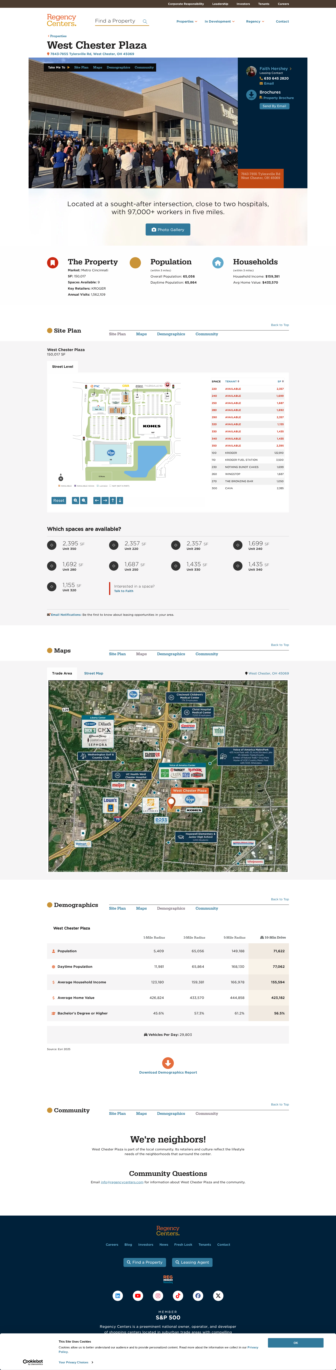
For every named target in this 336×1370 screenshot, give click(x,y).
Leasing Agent (195, 1262)
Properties (185, 21)
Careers (283, 3)
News (163, 1244)
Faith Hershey (274, 68)
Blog (128, 1244)
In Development (218, 21)
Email (269, 83)
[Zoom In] (75, 500)
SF (280, 381)
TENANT (231, 381)
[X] (218, 1295)
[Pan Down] (120, 500)
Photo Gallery (171, 230)
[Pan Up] (113, 500)
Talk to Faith (123, 591)
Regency (253, 21)
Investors (243, 3)
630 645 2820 (274, 78)
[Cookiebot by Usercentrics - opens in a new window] (33, 1362)
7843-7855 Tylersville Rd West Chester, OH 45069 (260, 176)
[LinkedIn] (118, 1295)
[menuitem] (179, 23)
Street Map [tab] (93, 673)
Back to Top (280, 325)
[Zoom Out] (83, 500)
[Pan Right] (105, 500)
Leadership (220, 3)
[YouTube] (138, 1295)
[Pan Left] (97, 500)
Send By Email (274, 106)
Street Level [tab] (62, 367)
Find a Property (147, 1262)
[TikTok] (179, 1295)
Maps (97, 67)
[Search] (145, 22)
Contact (282, 21)
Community (144, 67)
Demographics (118, 67)
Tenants (263, 3)
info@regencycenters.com (122, 1182)
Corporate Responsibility (186, 3)
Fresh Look (183, 1244)
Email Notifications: (66, 615)
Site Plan (81, 67)
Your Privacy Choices (73, 1362)
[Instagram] (158, 1295)
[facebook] (199, 1295)
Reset (58, 500)
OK (296, 1343)
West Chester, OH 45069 (268, 673)
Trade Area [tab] (62, 673)
